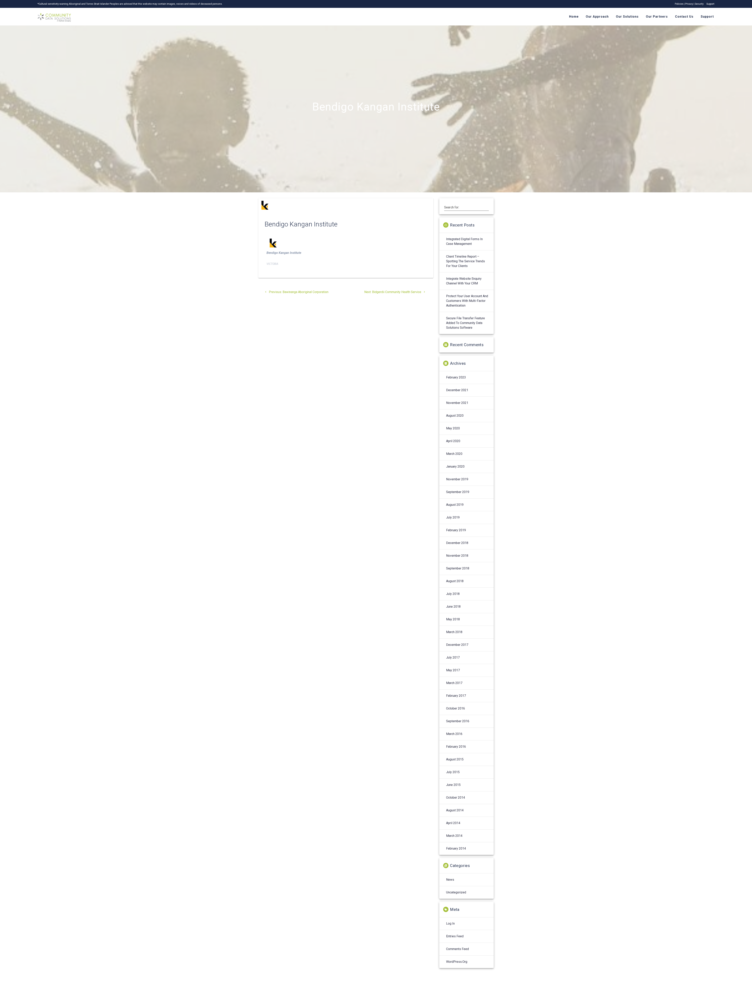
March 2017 (454, 683)
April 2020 (453, 441)
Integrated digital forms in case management (464, 241)
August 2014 (455, 810)
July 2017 (453, 657)
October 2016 (455, 708)
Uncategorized (456, 892)
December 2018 (457, 543)
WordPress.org (456, 962)
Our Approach (597, 16)
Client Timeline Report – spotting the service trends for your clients (465, 261)
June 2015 (453, 785)
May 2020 (453, 428)
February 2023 (456, 377)
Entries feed (455, 936)
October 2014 (455, 797)
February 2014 (456, 848)
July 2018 (453, 594)
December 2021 (457, 390)
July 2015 (453, 772)
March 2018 (454, 632)
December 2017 (457, 645)
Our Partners (657, 16)
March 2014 (454, 836)
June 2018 (453, 606)
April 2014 (453, 823)
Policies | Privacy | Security (689, 4)
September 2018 (457, 568)
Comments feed (457, 949)
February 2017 (456, 696)
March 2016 (454, 734)
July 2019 (453, 517)
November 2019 (457, 479)
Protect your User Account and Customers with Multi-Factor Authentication (467, 300)
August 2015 (455, 759)
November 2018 (457, 555)
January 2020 (455, 466)
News (450, 879)
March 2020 (454, 454)
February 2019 (456, 530)
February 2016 (456, 746)
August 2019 (455, 505)
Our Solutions (627, 16)
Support (710, 4)
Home (574, 16)
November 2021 (457, 403)
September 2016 (457, 721)
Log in (450, 923)
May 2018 (453, 619)
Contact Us (684, 16)
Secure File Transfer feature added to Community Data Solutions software (465, 322)
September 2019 (457, 492)
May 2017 (453, 670)
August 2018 (455, 581)
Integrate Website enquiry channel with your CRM (464, 281)
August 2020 (455, 415)
